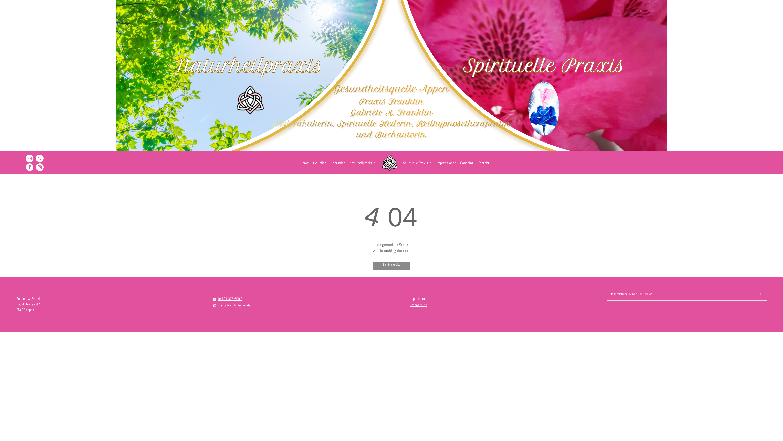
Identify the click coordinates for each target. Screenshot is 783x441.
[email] (29, 159)
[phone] (40, 159)
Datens (414, 305)
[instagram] (40, 167)
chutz (423, 305)
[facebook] (29, 167)
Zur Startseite (391, 264)
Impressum (417, 298)
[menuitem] (304, 162)
